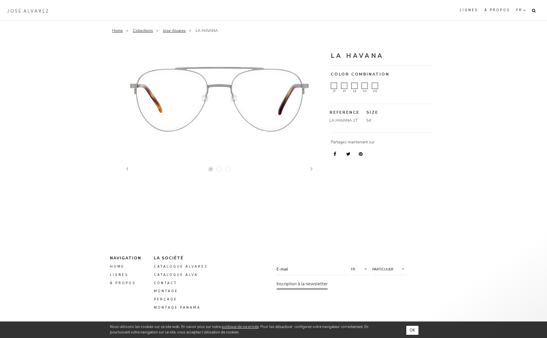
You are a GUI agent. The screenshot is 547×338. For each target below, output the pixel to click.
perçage (165, 299)
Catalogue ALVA (176, 275)
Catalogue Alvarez (181, 266)
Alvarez (27, 10)
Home (117, 30)
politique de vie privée (240, 326)
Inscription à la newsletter (302, 284)
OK (412, 330)
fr (519, 10)
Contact (165, 283)
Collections (143, 30)
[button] (360, 269)
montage (166, 291)
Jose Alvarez (174, 30)
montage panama (177, 308)
